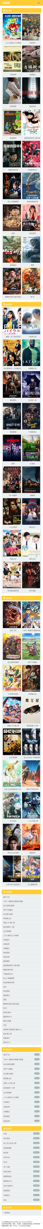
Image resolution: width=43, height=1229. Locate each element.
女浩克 (32, 463)
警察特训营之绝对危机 (13, 297)
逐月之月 (32, 559)
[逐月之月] (32, 543)
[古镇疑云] (32, 58)
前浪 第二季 (7, 1033)
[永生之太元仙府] (13, 837)
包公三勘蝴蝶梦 (13, 201)
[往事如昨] (13, 58)
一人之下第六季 (32, 821)
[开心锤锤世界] (32, 868)
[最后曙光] (13, 384)
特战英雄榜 (7, 1148)
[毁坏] (13, 448)
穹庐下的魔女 (32, 662)
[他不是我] (32, 575)
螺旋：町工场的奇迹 (13, 336)
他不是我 (32, 590)
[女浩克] (32, 448)
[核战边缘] (32, 90)
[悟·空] (32, 281)
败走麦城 (32, 233)
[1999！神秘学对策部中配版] (32, 614)
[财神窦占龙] (32, 678)
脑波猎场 (13, 138)
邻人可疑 (6, 1167)
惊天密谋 (6, 1138)
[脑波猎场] (13, 122)
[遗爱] (32, 249)
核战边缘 (32, 106)
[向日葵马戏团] (13, 678)
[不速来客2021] (32, 154)
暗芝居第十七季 (32, 725)
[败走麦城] (32, 217)
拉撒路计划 (32, 368)
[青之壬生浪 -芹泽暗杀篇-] (32, 741)
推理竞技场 (7, 1176)
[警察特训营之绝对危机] (13, 281)
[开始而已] (32, 27)
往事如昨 (13, 74)
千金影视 (6, 2)
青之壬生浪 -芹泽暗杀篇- (32, 757)
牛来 (4, 1025)
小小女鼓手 (13, 527)
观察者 (32, 495)
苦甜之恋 (13, 559)
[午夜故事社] (32, 416)
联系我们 (29, 1222)
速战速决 (13, 265)
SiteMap (23, 1222)
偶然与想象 (7, 1021)
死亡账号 (13, 821)
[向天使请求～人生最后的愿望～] (13, 352)
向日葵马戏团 (13, 694)
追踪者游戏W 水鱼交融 (32, 138)
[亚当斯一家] (32, 384)
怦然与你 (6, 1157)
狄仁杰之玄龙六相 (9, 1143)
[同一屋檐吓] (13, 479)
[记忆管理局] (13, 741)
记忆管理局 (13, 757)
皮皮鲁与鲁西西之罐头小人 (12, 1029)
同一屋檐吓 (13, 495)
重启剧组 (13, 432)
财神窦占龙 (32, 694)
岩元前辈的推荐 (13, 662)
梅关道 (5, 1152)
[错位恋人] (32, 511)
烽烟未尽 (6, 1038)
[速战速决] (13, 249)
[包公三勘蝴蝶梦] (13, 185)
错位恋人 (32, 527)
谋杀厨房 (13, 106)
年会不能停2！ (8, 1186)
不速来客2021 (32, 170)
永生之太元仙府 (13, 852)
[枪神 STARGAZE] (32, 773)
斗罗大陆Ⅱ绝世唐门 (13, 884)
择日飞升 (13, 630)
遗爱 (32, 265)
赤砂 (13, 233)
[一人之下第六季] (32, 805)
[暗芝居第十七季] (32, 710)
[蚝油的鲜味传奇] (32, 185)
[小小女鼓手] (13, 511)
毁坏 (13, 463)
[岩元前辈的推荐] (13, 646)
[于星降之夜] (32, 321)
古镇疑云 (32, 74)
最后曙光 (13, 400)
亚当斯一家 (32, 400)
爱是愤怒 (6, 1190)
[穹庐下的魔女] (32, 646)
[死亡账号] (13, 805)
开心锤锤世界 (32, 884)
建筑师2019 (7, 1016)
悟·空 (32, 297)
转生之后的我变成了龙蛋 (13, 789)
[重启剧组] (13, 416)
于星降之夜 (32, 336)
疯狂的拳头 (7, 1012)
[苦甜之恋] (13, 543)
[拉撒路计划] (32, 352)
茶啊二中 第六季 (13, 725)
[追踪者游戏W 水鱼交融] (32, 122)
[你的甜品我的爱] (13, 575)
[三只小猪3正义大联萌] (13, 27)
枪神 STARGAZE (32, 789)
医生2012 (6, 1042)
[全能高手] (32, 837)
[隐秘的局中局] (13, 154)
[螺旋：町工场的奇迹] (13, 321)
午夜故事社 (32, 432)
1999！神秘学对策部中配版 (32, 630)
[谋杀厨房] (13, 90)
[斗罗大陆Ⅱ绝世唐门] (13, 868)
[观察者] (32, 479)
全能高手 (32, 852)
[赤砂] (13, 217)
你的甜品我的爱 (13, 590)
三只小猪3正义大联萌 (13, 43)
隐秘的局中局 (13, 170)
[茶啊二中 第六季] (13, 710)
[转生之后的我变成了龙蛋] (13, 773)
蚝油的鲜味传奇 (32, 201)
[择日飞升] (13, 614)
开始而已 (32, 43)
